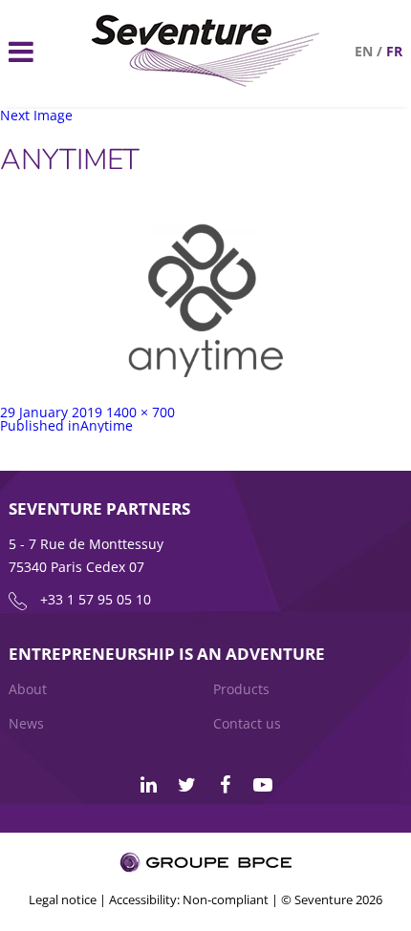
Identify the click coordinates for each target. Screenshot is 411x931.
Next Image (36, 115)
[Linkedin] (148, 785)
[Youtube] (263, 785)
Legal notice (63, 899)
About (28, 689)
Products (241, 689)
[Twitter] (186, 785)
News (26, 723)
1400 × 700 (140, 412)
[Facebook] (225, 785)
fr (394, 51)
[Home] (206, 82)
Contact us (247, 723)
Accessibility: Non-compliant (189, 899)
